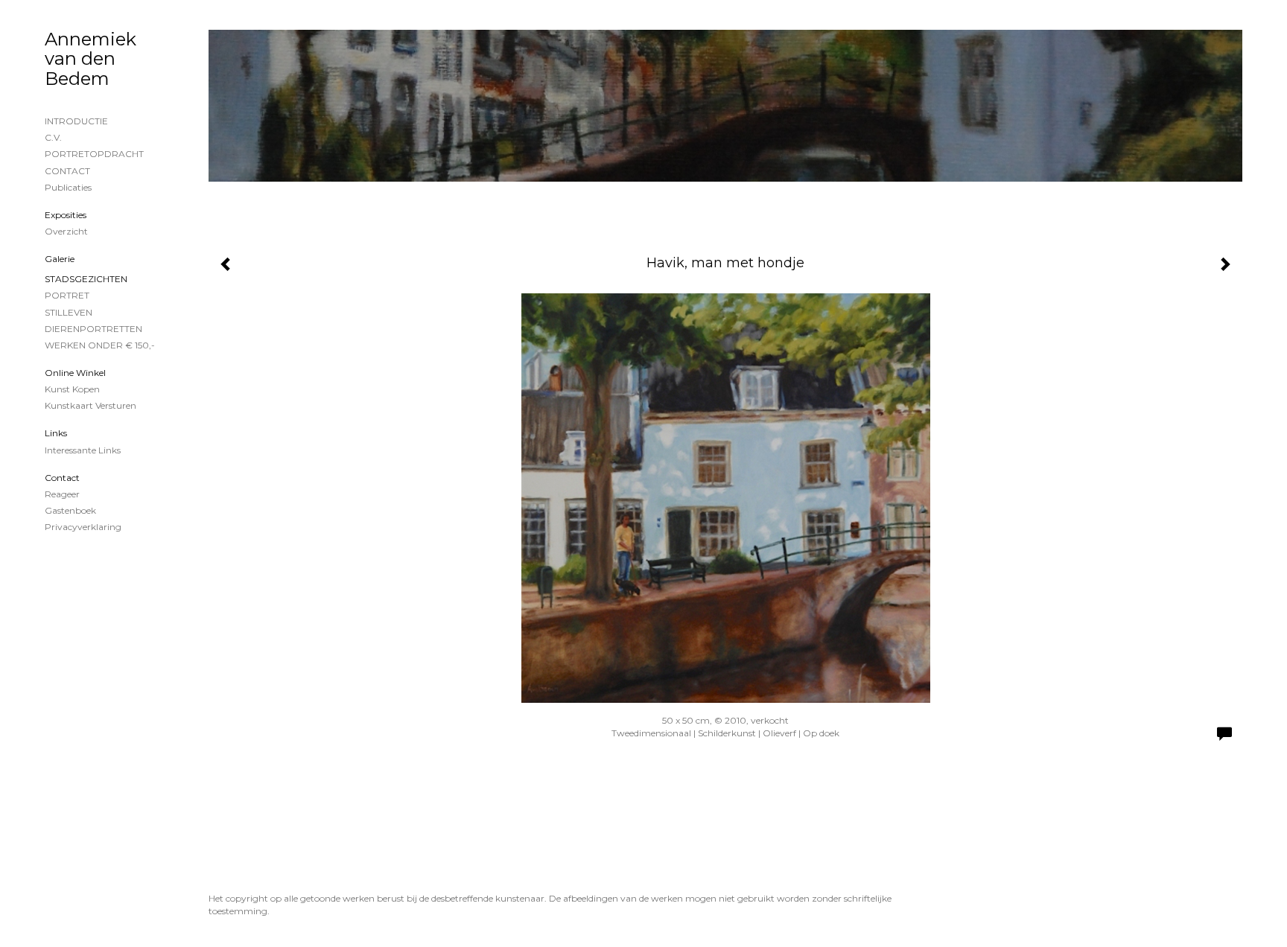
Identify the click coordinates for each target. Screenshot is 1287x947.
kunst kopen (72, 389)
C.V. (53, 137)
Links (56, 433)
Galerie (59, 258)
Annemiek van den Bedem (90, 58)
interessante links (83, 450)
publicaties (68, 187)
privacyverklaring (83, 526)
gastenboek (70, 510)
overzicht (66, 231)
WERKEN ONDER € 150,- (100, 345)
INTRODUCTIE (76, 121)
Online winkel (75, 372)
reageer (62, 494)
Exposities (65, 214)
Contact (62, 477)
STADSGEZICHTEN (86, 278)
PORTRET (67, 295)
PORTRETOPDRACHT (94, 153)
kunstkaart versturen (90, 405)
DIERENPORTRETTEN (93, 328)
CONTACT (67, 170)
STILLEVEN (68, 312)
